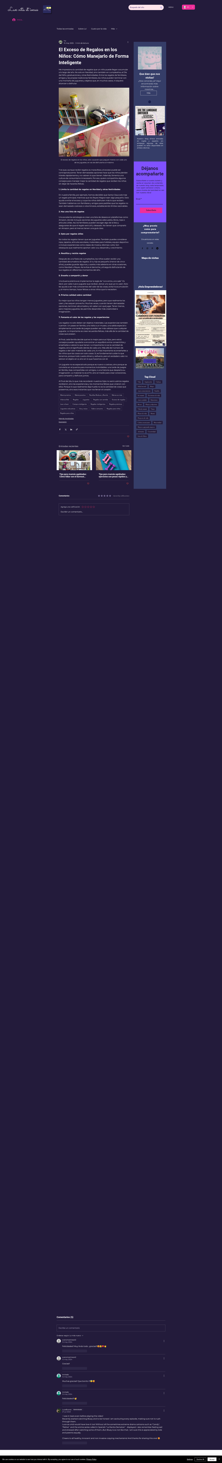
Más (113, 29)
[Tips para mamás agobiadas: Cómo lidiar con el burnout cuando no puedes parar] (74, 460)
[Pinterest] (152, 248)
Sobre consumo (97, 409)
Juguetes (86, 400)
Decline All (200, 1459)
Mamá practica (80, 395)
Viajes (153, 409)
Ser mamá (141, 395)
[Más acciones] (127, 42)
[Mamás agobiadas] (152, 364)
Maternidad (157, 423)
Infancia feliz (64, 400)
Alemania (141, 432)
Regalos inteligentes (98, 404)
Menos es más (117, 395)
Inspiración (148, 382)
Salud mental (142, 386)
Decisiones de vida (154, 395)
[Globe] (149, 101)
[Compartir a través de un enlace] (77, 429)
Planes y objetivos (151, 404)
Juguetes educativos (67, 409)
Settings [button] (190, 1459)
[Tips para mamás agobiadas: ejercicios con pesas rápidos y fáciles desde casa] (113, 460)
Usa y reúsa (83, 409)
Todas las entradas (65, 29)
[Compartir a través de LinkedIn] (71, 429)
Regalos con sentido (100, 400)
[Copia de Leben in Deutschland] (155, 364)
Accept (212, 1459)
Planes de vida (142, 414)
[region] (149, 120)
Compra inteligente (79, 404)
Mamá (153, 414)
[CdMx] (144, 364)
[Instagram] (147, 248)
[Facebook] (142, 248)
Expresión (63, 422)
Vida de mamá (142, 409)
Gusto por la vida (98, 29)
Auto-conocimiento (144, 391)
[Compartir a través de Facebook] (60, 429)
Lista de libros (142, 436)
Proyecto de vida (143, 418)
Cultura (158, 382)
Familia (156, 391)
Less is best (64, 404)
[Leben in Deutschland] (150, 364)
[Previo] (139, 358)
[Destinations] (147, 364)
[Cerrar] (219, 1459)
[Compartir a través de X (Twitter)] (65, 429)
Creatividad (152, 432)
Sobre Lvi (82, 29)
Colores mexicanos (144, 423)
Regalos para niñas (67, 413)
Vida (139, 382)
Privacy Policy (91, 1459)
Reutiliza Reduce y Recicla (98, 395)
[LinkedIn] (157, 248)
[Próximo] (161, 358)
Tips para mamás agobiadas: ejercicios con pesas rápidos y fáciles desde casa (113, 475)
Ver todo (125, 446)
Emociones (154, 400)
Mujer (152, 386)
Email (138, 199)
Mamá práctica (65, 395)
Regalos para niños (113, 409)
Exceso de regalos (118, 400)
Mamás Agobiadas (66, 419)
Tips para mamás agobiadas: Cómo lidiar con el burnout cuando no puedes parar (72, 475)
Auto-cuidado (142, 400)
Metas (140, 404)
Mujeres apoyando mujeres (146, 427)
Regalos (76, 400)
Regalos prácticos (115, 404)
